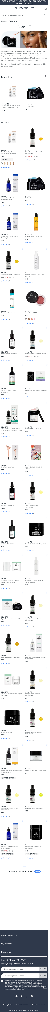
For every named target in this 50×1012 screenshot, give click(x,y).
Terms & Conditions (38, 1005)
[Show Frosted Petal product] (34, 319)
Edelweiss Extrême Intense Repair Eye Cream (11, 694)
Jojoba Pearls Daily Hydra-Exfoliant (11, 619)
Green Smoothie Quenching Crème (35, 390)
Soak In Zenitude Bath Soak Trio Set (33, 467)
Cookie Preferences (22, 1005)
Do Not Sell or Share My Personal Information (24, 1010)
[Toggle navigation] (2, 8)
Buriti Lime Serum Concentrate (10, 657)
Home (4, 21)
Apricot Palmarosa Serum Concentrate (33, 619)
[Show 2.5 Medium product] (10, 163)
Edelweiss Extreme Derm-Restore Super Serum (35, 658)
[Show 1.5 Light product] (4, 163)
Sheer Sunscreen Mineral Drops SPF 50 (34, 275)
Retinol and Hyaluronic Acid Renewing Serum (9, 237)
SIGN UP (43, 969)
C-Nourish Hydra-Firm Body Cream (35, 770)
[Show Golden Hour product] (32, 319)
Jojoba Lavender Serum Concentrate (32, 506)
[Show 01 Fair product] (2, 163)
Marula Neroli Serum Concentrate (35, 354)
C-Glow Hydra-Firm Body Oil (33, 236)
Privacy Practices (19, 989)
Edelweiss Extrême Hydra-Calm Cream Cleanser (34, 581)
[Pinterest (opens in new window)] (32, 995)
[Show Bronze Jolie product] (29, 319)
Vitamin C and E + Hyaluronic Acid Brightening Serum (11, 198)
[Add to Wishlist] (22, 126)
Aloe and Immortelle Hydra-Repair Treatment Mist (11, 771)
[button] (45, 8)
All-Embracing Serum (7, 505)
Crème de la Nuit (6, 732)
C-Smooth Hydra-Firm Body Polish (35, 544)
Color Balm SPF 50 (31, 313)
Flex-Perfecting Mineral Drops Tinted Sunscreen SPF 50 (11, 106)
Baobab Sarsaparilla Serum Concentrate (9, 809)
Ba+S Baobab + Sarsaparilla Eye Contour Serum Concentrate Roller (11, 429)
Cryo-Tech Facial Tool (7, 467)
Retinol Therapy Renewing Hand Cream (33, 847)
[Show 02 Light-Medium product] (7, 163)
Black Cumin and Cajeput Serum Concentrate (35, 152)
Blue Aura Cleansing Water (9, 313)
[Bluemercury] (24, 8)
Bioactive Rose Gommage (33, 429)
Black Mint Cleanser (7, 544)
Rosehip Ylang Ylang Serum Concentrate (33, 733)
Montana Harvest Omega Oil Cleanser (8, 391)
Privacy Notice (8, 1005)
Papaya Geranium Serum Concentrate (32, 694)
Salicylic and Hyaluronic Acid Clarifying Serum (10, 847)
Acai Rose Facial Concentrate (34, 808)
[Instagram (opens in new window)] (16, 995)
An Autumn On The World (9, 354)
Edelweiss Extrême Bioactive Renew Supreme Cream (10, 581)
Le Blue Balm (30, 106)
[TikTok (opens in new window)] (27, 995)
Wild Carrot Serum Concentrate (10, 274)
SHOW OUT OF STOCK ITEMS (23, 871)
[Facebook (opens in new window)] (22, 995)
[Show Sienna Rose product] (26, 319)
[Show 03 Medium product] (13, 163)
